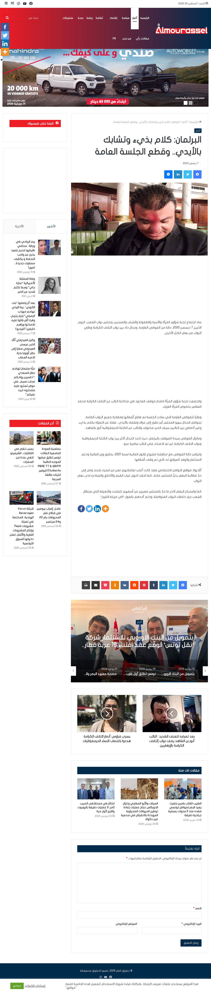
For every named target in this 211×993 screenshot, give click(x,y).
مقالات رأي (142, 38)
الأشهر (51, 226)
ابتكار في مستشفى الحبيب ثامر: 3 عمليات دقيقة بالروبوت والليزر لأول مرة (96, 807)
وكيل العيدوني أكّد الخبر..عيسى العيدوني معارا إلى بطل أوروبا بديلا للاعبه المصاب (23, 348)
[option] (139, 641)
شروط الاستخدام (112, 984)
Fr (114, 38)
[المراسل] (181, 28)
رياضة (89, 18)
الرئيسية (144, 18)
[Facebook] (81, 508)
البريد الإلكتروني (192, 923)
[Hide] (1, 60)
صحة (80, 18)
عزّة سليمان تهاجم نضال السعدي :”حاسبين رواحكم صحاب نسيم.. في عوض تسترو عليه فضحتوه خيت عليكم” (23, 381)
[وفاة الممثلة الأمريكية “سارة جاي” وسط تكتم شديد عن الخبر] (49, 285)
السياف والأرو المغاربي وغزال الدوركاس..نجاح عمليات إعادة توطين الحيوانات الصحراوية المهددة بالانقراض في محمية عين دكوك (139, 811)
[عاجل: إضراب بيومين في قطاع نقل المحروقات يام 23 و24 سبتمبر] (49, 498)
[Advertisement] (139, 291)
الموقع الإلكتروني (126, 923)
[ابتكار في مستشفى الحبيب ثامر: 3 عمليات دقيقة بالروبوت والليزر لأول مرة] (96, 788)
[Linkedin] (97, 508)
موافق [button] (17, 985)
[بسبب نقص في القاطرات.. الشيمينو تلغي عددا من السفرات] (21, 438)
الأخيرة (19, 226)
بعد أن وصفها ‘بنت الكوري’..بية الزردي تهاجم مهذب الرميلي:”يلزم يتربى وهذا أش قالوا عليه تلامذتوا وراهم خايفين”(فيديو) (23, 315)
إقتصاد (113, 18)
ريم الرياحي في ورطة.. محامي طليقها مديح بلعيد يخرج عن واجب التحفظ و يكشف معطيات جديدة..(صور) (23, 254)
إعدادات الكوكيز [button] (35, 985)
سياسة (125, 18)
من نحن (126, 38)
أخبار (134, 18)
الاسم (197, 908)
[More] (105, 508)
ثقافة (99, 18)
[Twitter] (89, 508)
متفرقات (68, 18)
